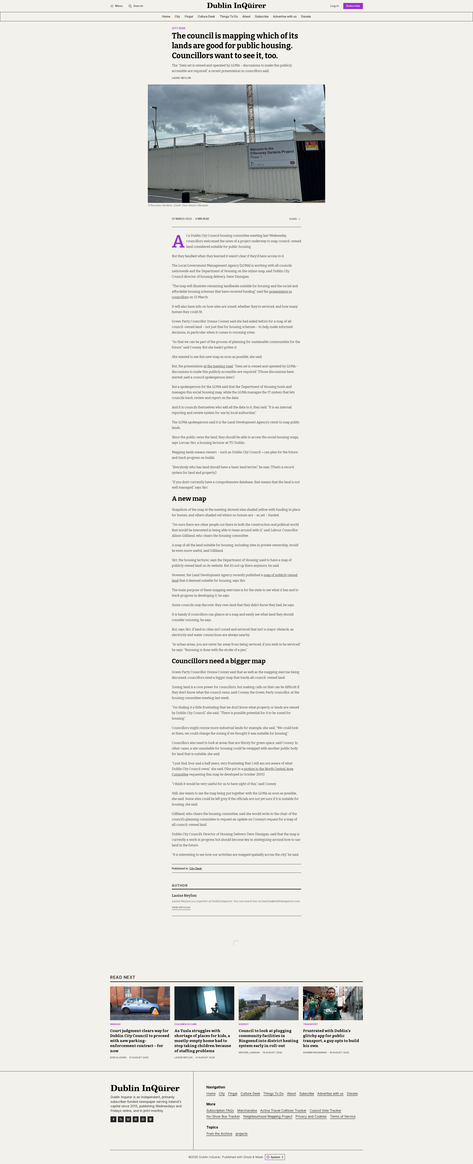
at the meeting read (218, 366)
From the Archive (219, 1134)
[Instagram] (136, 1119)
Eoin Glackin (118, 1057)
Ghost (247, 1157)
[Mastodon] (150, 1119)
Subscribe (353, 5)
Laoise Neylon (181, 78)
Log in (335, 5)
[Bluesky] (128, 1119)
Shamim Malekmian (315, 1052)
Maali (259, 1157)
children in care (185, 1024)
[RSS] (121, 1119)
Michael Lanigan (249, 1052)
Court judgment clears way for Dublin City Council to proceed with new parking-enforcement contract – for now (139, 1041)
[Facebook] (113, 1119)
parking (115, 1024)
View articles (181, 907)
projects (242, 1134)
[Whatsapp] (143, 1119)
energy (244, 1024)
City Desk (179, 28)
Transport (310, 1024)
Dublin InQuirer (209, 1157)
